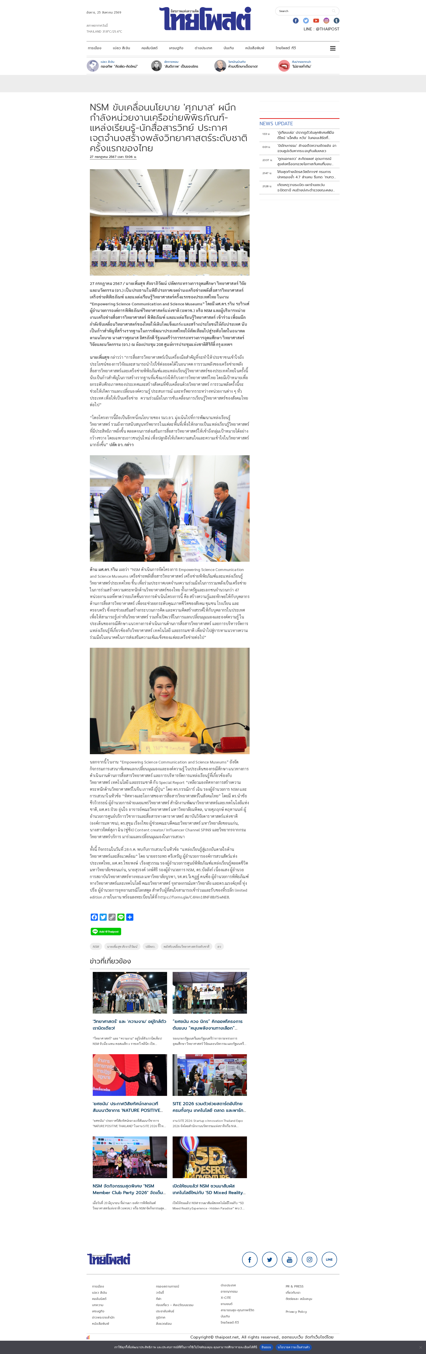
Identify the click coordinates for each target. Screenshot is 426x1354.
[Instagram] (326, 21)
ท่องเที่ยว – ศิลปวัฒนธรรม (175, 1305)
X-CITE (226, 1297)
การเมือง (94, 48)
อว (219, 946)
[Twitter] (306, 21)
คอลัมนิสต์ (150, 48)
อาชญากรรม (229, 1291)
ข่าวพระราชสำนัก (103, 1317)
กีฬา (159, 1299)
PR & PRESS (295, 1286)
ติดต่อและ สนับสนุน (299, 1299)
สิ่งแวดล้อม (164, 1323)
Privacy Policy (296, 1311)
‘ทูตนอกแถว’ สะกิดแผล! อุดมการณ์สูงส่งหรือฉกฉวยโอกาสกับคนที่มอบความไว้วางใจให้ (304, 161)
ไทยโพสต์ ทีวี (286, 48)
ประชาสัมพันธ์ (165, 1311)
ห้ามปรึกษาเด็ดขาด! (243, 66)
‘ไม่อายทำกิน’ (301, 66)
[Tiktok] (336, 21)
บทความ (97, 1305)
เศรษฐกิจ (176, 48)
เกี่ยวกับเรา (293, 1292)
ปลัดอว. (151, 946)
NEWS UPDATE (276, 123)
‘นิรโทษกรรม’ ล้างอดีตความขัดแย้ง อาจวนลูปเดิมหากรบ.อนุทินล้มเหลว (306, 148)
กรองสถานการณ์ (167, 1286)
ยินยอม (266, 1347)
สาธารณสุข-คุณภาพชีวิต (237, 1310)
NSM (96, 946)
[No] (420, 1347)
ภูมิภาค (161, 1317)
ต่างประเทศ (203, 48)
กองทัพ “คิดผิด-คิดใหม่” (119, 66)
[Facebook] (296, 21)
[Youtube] (316, 21)
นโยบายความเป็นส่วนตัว (294, 1347)
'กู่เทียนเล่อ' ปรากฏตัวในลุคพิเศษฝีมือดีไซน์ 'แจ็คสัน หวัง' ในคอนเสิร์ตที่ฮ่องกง (305, 135)
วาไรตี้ (160, 1292)
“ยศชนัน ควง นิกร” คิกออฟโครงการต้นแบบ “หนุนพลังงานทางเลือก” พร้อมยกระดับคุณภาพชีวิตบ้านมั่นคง (208, 1028)
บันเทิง (229, 48)
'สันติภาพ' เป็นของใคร (181, 66)
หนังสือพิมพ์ (254, 48)
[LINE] (329, 1259)
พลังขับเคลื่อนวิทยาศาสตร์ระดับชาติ (187, 946)
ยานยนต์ (226, 1304)
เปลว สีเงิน (121, 48)
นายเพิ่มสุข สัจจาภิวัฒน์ (122, 946)
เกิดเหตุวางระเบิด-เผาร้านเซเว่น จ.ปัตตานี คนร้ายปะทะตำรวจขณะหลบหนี (305, 187)
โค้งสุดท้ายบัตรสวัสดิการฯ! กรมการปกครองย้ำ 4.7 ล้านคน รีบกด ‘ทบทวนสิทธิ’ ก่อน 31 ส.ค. (306, 174)
